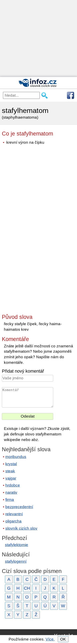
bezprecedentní (19, 507)
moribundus (15, 457)
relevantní (14, 514)
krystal (11, 464)
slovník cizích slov (21, 528)
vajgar (10, 478)
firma (9, 499)
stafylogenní (15, 561)
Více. (50, 639)
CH (27, 588)
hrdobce (12, 485)
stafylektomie (16, 545)
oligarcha (13, 521)
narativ (11, 492)
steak (10, 471)
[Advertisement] (38, 38)
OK (63, 639)
